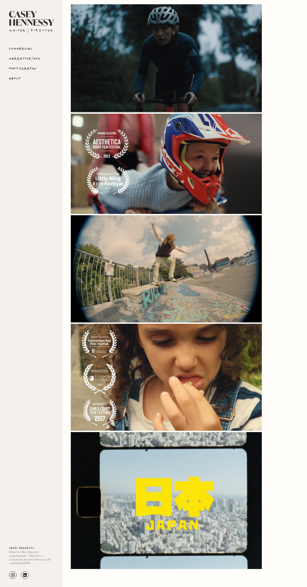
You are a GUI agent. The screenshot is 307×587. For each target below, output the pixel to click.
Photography (23, 68)
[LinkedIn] (25, 574)
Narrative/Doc (24, 59)
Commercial (20, 49)
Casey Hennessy (21, 547)
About (15, 78)
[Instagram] (13, 574)
